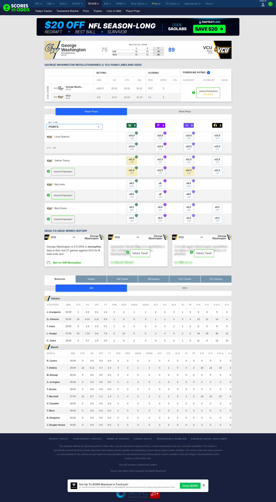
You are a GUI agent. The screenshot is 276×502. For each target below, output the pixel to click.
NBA (49, 3)
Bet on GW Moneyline (67, 262)
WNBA (120, 3)
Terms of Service (117, 439)
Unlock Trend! (140, 253)
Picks (86, 11)
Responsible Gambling (172, 439)
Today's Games (43, 11)
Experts (98, 11)
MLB (62, 3)
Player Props (133, 11)
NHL (106, 3)
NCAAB (92, 3)
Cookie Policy (143, 439)
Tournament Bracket (67, 11)
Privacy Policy (59, 439)
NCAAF (76, 3)
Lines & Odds (114, 11)
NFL (37, 3)
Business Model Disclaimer (209, 439)
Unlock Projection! (63, 171)
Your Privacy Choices (87, 439)
